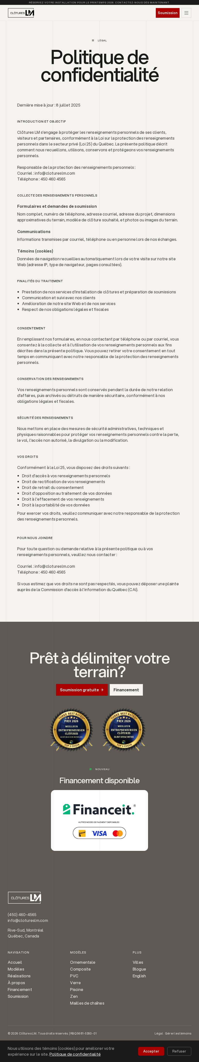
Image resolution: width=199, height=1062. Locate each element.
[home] (21, 13)
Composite (80, 969)
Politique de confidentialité (75, 1054)
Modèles (16, 969)
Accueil (15, 962)
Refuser (179, 1051)
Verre (75, 982)
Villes (138, 962)
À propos (16, 982)
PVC (74, 976)
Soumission (18, 996)
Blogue (139, 969)
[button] (186, 13)
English (139, 976)
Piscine (76, 989)
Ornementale (82, 962)
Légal (159, 1033)
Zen (74, 996)
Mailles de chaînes (87, 1003)
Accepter (151, 1051)
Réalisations (19, 976)
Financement (20, 989)
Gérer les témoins (178, 1033)
